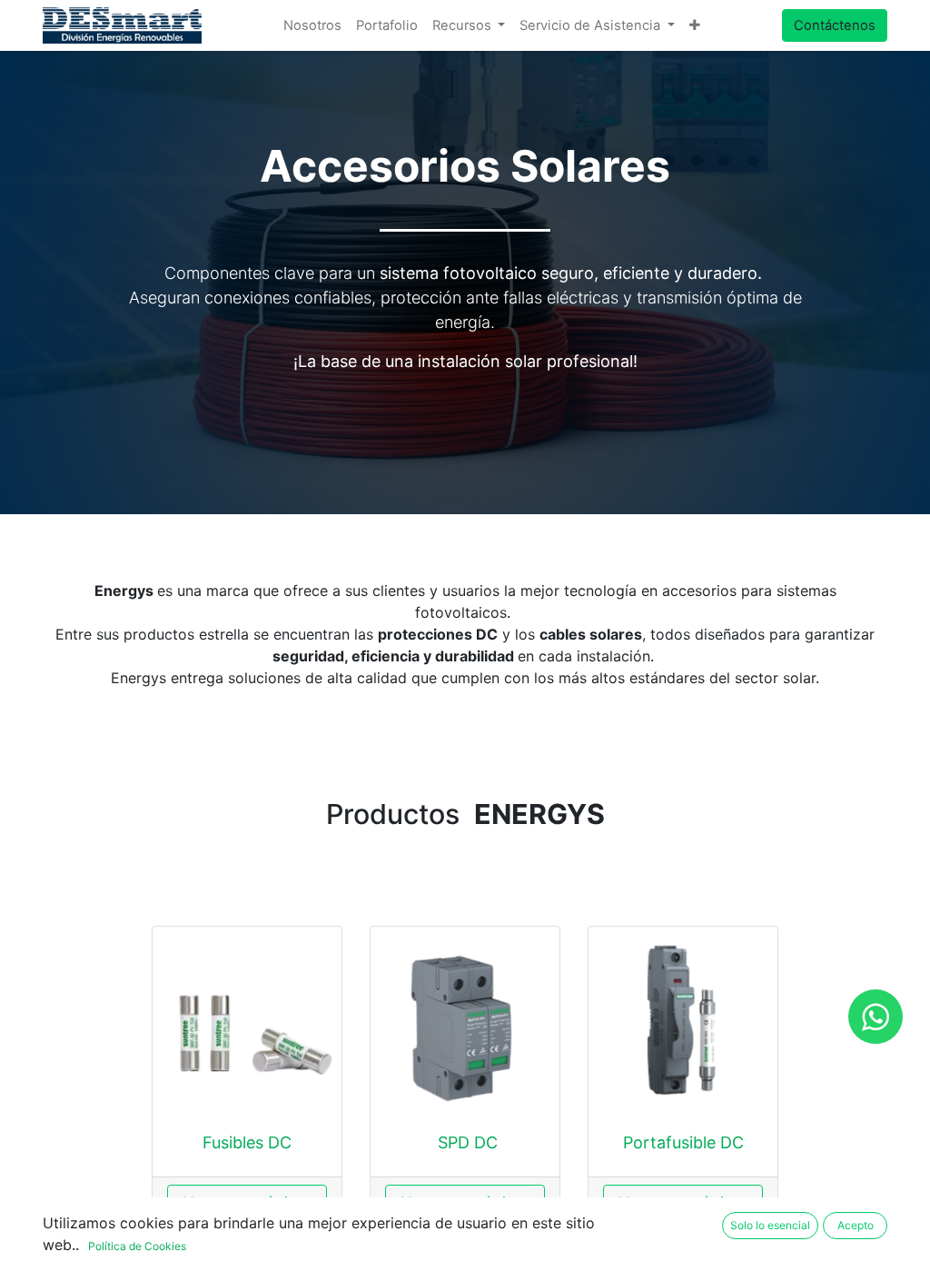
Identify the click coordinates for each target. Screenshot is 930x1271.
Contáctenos (835, 25)
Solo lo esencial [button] (770, 1225)
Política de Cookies (137, 1246)
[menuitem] (312, 25)
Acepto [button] (855, 1225)
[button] (694, 25)
